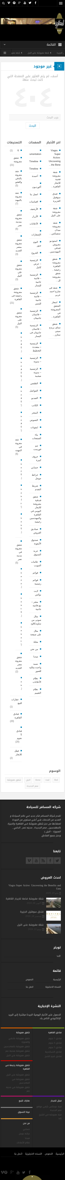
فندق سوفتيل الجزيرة (56, 197)
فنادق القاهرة (17, 716)
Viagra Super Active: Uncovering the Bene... (54, 157)
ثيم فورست (37, 447)
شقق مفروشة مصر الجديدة (18, 662)
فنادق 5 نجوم (19, 734)
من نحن (34, 649)
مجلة (35, 641)
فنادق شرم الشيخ (53, 1056)
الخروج (34, 253)
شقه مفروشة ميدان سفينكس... (54, 228)
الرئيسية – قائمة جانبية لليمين (35, 298)
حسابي (34, 467)
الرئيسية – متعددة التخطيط (35, 347)
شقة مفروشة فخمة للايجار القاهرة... (55, 179)
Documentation (33, 154)
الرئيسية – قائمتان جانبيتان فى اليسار (35, 330)
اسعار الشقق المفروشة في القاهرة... (55, 309)
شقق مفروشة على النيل (18, 318)
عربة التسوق (37, 553)
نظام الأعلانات (37, 680)
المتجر (35, 412)
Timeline (33, 161)
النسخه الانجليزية (53, 987)
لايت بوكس (37, 593)
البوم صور (37, 244)
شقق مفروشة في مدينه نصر (18, 551)
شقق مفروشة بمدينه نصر (18, 220)
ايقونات (34, 427)
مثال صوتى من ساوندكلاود (36, 620)
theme (37, 780)
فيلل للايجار (18, 752)
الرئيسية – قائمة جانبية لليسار (35, 280)
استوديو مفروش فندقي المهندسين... (54, 246)
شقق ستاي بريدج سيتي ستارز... (54, 329)
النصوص (34, 420)
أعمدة (35, 176)
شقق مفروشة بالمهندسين (16, 196)
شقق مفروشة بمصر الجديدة (18, 245)
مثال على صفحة (35, 633)
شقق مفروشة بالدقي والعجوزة (17, 176)
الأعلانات (34, 223)
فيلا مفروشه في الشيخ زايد (50, 1116)
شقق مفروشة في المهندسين (16, 445)
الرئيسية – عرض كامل (35, 264)
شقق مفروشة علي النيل (18, 270)
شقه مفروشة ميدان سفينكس (14, 53)
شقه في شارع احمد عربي (54, 291)
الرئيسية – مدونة (35, 360)
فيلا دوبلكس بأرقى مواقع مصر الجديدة (49, 1108)
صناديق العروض (36, 531)
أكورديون (36, 187)
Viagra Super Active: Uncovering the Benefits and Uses (34, 887)
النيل (28, 780)
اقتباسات (33, 201)
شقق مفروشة (18, 159)
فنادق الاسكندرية (53, 1052)
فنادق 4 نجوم (55, 1043)
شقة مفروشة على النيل (46, 53)
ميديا (35, 656)
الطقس (34, 383)
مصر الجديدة (32, 786)
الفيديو (34, 398)
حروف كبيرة (36, 458)
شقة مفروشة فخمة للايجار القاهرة (25, 898)
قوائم (35, 572)
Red (56, 780)
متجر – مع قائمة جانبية (36, 605)
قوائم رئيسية (37, 582)
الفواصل (34, 390)
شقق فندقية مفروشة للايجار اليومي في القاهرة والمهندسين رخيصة (35, 509)
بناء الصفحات (36, 436)
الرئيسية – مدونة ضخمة (35, 372)
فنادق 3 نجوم (55, 1038)
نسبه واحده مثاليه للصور (35, 667)
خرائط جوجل (36, 476)
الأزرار (35, 216)
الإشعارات (36, 234)
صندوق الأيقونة (36, 542)
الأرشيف (34, 209)
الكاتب (35, 405)
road (47, 780)
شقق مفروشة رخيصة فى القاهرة (17, 294)
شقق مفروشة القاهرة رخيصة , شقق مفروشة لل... (56, 270)
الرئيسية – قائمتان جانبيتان (35, 314)
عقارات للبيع (16, 701)
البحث (32, 126)
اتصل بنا (34, 194)
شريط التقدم (36, 487)
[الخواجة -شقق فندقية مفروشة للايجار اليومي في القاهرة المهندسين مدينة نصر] (59, 23)
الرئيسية (57, 979)
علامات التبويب (36, 563)
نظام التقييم (37, 691)
